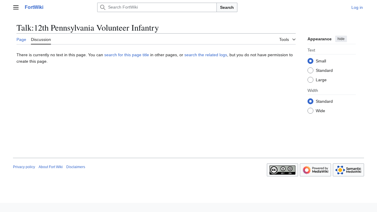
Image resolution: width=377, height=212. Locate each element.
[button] (16, 7)
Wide (320, 110)
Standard (324, 70)
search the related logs (205, 54)
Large (321, 79)
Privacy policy (24, 167)
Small (321, 61)
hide (341, 39)
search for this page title (126, 54)
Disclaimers (75, 167)
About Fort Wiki (51, 167)
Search (227, 7)
